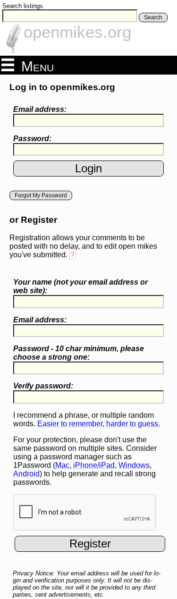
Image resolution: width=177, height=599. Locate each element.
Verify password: (43, 386)
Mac (62, 465)
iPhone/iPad (94, 465)
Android (26, 474)
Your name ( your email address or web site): (80, 286)
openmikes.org (77, 32)
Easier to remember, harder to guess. (98, 424)
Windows (134, 465)
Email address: (40, 109)
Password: (32, 139)
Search (153, 17)
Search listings (22, 5)
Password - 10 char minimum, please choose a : (78, 353)
